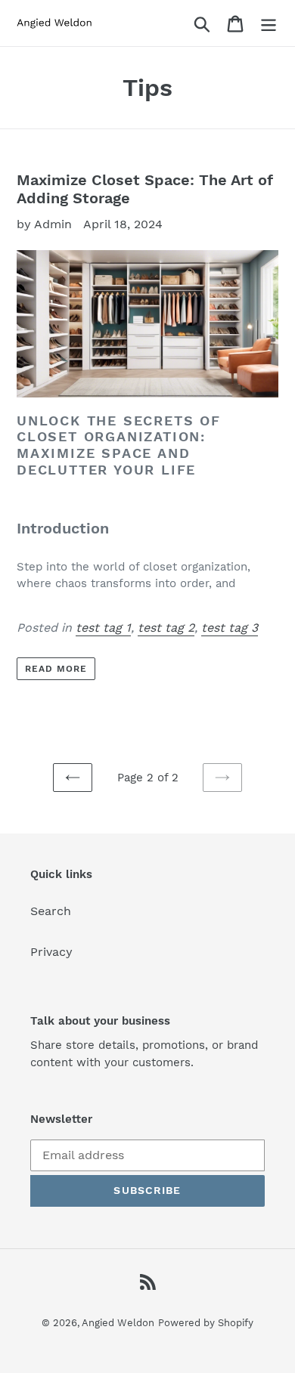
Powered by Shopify (205, 1322)
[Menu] (268, 23)
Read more (56, 668)
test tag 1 (103, 627)
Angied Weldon (118, 1322)
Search (50, 911)
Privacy (51, 952)
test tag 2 (166, 627)
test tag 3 (229, 627)
